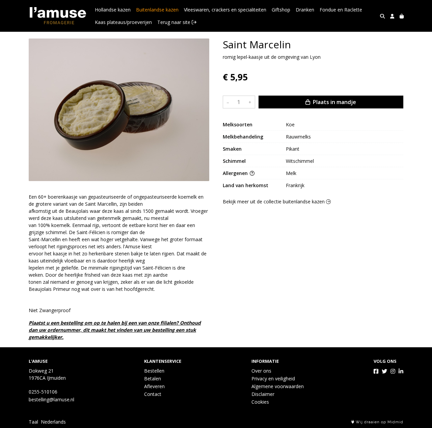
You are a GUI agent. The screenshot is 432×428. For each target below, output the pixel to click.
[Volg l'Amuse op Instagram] (392, 371)
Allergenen (236, 173)
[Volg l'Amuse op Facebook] (376, 371)
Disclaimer (262, 394)
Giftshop (281, 9)
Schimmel (234, 161)
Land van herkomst (245, 185)
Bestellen (154, 371)
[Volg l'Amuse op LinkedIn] (401, 371)
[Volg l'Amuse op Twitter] (384, 371)
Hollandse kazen (113, 9)
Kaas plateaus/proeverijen (123, 22)
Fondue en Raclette (341, 9)
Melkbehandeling (243, 137)
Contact (152, 394)
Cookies (260, 402)
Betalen (152, 378)
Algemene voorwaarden (277, 386)
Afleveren (154, 386)
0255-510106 (43, 391)
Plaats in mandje (334, 102)
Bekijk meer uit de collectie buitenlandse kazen (274, 202)
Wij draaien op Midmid (378, 422)
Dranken (305, 9)
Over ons (261, 371)
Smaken (232, 149)
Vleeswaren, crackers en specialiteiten (225, 9)
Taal (33, 422)
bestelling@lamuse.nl (51, 399)
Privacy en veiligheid (273, 378)
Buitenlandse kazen (157, 9)
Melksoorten (237, 125)
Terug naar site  (176, 22)
